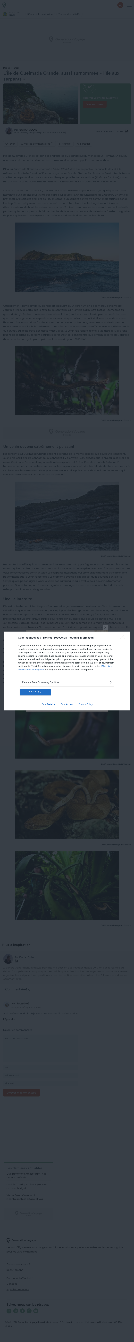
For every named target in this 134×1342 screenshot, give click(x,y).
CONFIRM (35, 692)
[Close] (123, 638)
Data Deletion (49, 704)
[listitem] (67, 682)
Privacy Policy (85, 704)
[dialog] (67, 671)
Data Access (67, 704)
